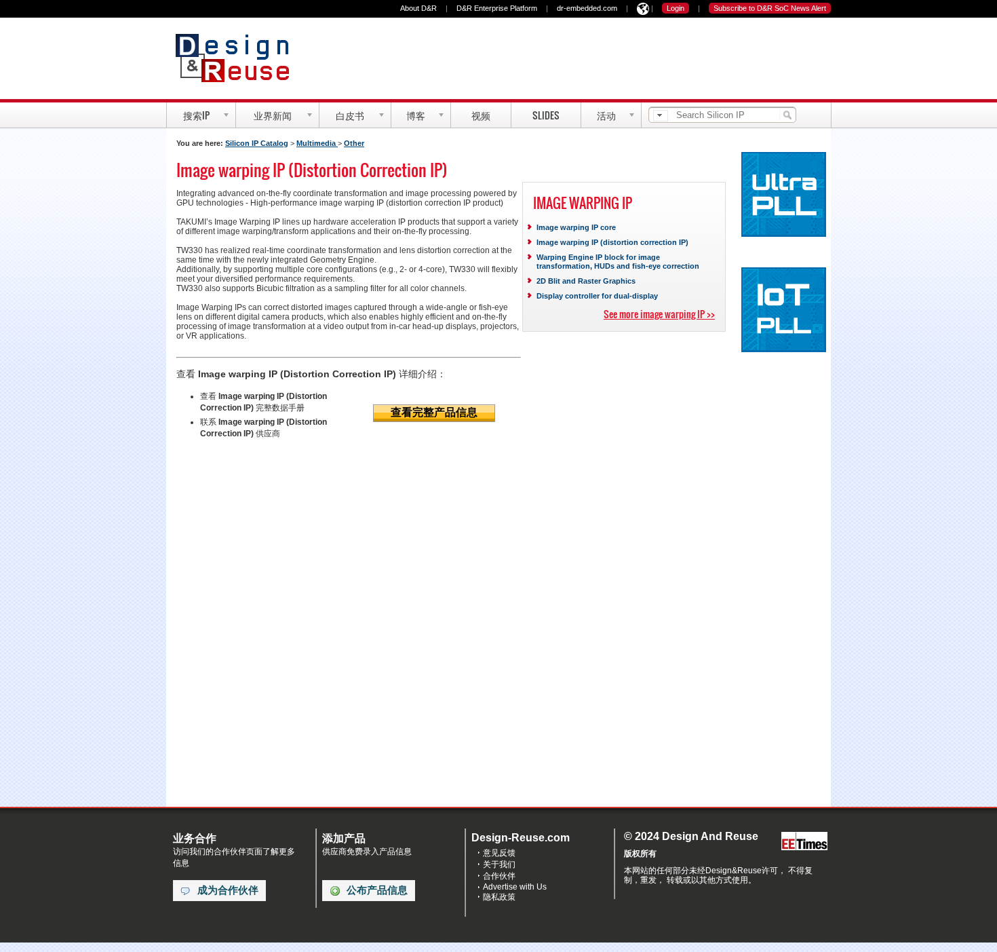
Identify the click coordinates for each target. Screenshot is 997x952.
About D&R (418, 8)
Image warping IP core (576, 227)
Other (354, 143)
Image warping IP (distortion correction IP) (612, 242)
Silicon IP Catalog (256, 143)
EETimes (804, 842)
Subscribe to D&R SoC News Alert (769, 8)
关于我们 (499, 864)
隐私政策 (499, 897)
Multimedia (317, 143)
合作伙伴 (499, 876)
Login (675, 8)
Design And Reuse (239, 57)
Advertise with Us (515, 887)
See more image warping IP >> (659, 314)
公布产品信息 (377, 890)
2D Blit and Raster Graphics (586, 281)
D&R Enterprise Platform (496, 8)
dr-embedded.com (587, 8)
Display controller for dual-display (597, 296)
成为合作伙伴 (227, 890)
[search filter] (660, 115)
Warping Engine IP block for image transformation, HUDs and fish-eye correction (617, 261)
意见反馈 (499, 853)
